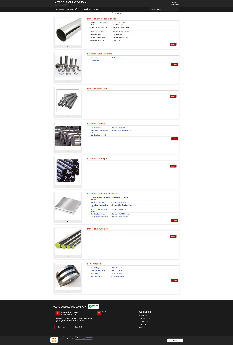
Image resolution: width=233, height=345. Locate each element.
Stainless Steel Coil (96, 123)
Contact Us (97, 9)
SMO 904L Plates (96, 276)
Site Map (142, 327)
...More (173, 44)
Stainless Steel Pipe (97, 158)
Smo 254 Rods (96, 273)
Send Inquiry (106, 312)
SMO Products (94, 263)
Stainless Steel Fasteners (99, 53)
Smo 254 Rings (117, 273)
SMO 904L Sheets (118, 276)
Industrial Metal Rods (97, 88)
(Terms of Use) (89, 337)
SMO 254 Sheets (117, 268)
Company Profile (72, 9)
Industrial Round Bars (97, 229)
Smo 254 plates (117, 271)
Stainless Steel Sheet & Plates (102, 193)
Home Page (60, 9)
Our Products (86, 9)
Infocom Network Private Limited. (83, 339)
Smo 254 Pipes (96, 268)
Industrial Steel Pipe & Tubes (101, 18)
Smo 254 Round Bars (98, 271)
